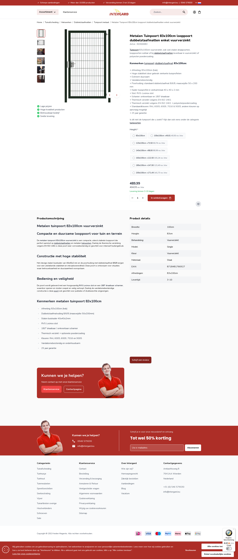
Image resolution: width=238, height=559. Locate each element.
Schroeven (42, 513)
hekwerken (86, 243)
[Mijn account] (194, 12)
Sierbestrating (43, 493)
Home (39, 22)
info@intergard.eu (170, 2)
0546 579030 (186, 2)
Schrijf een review (140, 359)
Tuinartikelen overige (47, 503)
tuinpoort (149, 63)
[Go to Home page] (119, 12)
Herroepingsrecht (129, 473)
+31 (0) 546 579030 (173, 486)
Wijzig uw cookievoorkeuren (92, 508)
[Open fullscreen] (87, 65)
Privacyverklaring (87, 503)
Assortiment (46, 11)
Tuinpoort (134, 49)
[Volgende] (117, 95)
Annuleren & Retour (88, 483)
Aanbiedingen (127, 483)
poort (56, 291)
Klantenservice (70, 12)
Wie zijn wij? (127, 468)
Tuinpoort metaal (101, 22)
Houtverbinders (44, 508)
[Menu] (233, 529)
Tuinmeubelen (43, 483)
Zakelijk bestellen (129, 478)
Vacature (125, 493)
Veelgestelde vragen (89, 488)
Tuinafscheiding (52, 22)
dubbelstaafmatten (163, 53)
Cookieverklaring (87, 498)
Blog (123, 488)
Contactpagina (73, 389)
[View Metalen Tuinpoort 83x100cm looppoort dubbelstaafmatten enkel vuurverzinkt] (41, 33)
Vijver (39, 498)
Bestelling (84, 473)
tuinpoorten (135, 122)
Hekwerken (66, 22)
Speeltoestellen (44, 488)
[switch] (229, 548)
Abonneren (193, 447)
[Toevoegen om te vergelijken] (198, 204)
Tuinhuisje (41, 473)
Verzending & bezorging (90, 478)
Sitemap (83, 513)
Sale (39, 518)
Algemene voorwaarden (90, 493)
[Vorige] (110, 95)
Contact (82, 468)
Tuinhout (41, 478)
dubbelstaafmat (164, 63)
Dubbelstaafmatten (82, 22)
